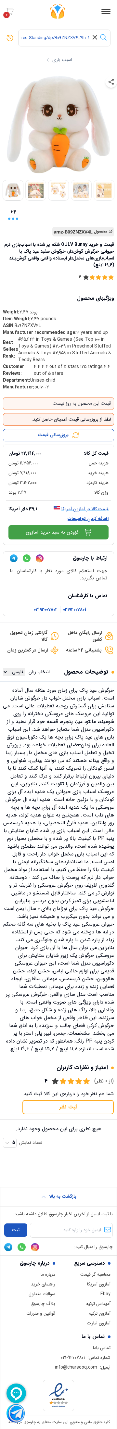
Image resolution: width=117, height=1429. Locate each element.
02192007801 (74, 609)
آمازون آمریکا (98, 1284)
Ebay (105, 1294)
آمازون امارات (98, 1323)
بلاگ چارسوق (43, 1303)
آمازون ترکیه (99, 1313)
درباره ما (48, 1274)
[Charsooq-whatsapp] (27, 558)
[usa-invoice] (58, 447)
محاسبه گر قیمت (95, 1274)
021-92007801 (73, 1357)
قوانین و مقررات (40, 1313)
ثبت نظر (68, 1107)
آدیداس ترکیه (98, 1303)
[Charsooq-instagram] (40, 558)
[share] (111, 82)
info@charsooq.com (76, 1367)
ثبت (16, 1229)
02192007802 (46, 609)
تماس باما (101, 1348)
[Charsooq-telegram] (14, 558)
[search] (103, 37)
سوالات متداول (42, 1294)
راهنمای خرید (43, 1284)
